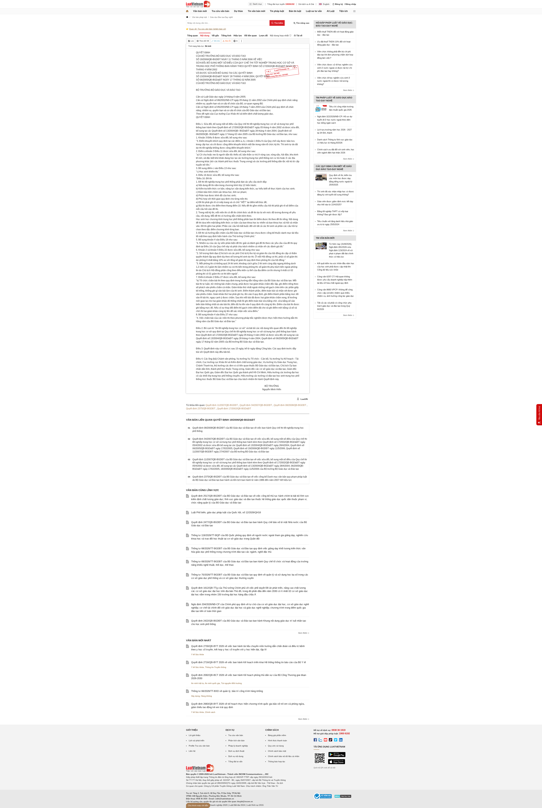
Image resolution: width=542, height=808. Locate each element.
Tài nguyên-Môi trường (231, 683)
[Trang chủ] (187, 11)
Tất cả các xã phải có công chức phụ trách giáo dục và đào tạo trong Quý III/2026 (334, 306)
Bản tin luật (295, 11)
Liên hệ (192, 751)
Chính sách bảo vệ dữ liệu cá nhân (283, 756)
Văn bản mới (200, 11)
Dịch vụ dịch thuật (236, 751)
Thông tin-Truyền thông (215, 667)
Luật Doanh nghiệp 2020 (216, 805)
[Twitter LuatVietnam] (335, 740)
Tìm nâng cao (302, 23)
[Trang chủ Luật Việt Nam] (198, 4)
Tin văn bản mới (256, 11)
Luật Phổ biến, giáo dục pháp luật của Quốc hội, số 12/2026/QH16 (226, 512)
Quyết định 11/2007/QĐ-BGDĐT (222, 405)
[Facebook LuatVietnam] (315, 740)
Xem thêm (303, 633)
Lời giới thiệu (194, 735)
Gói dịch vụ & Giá (306, 4)
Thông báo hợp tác (276, 761)
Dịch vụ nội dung (235, 756)
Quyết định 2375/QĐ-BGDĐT (201, 408)
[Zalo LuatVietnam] (320, 740)
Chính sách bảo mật (277, 751)
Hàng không (206, 696)
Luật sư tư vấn (314, 11)
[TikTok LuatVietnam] (330, 740)
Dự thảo (238, 11)
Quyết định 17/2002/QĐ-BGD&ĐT (234, 408)
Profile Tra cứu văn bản (199, 746)
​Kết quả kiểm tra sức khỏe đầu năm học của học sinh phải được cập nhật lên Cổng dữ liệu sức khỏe (335, 266)
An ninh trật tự (197, 683)
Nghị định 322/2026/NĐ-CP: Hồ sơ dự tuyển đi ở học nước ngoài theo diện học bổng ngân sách (334, 119)
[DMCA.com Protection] (342, 797)
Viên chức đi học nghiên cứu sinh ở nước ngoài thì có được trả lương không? (333, 81)
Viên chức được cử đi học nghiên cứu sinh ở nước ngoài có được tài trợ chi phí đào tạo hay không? (334, 67)
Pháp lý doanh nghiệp (238, 746)
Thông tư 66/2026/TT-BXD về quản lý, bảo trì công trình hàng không (227, 691)
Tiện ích (343, 11)
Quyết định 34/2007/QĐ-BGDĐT (256, 405)
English (326, 4)
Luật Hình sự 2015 (255, 805)
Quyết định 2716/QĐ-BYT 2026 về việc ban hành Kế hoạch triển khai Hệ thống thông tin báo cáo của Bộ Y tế (248, 662)
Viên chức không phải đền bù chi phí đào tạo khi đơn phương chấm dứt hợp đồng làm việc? (335, 54)
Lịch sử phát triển (196, 740)
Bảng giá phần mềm (277, 735)
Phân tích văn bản (236, 740)
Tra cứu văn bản (220, 11)
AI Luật (330, 11)
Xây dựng (195, 696)
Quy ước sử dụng (276, 746)
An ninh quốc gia (212, 683)
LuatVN (304, 399)
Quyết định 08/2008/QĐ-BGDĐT (290, 405)
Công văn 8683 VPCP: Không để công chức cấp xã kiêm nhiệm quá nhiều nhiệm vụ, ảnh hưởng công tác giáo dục (335, 292)
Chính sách (210, 712)
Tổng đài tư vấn (235, 761)
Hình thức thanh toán (277, 740)
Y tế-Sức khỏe (197, 654)
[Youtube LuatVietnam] (325, 740)
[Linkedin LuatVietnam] (340, 740)
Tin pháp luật (277, 11)
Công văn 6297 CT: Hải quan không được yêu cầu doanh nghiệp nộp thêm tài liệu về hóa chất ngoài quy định (334, 279)
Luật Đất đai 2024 (237, 805)
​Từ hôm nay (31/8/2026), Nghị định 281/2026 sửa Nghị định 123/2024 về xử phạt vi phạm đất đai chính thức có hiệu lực (341, 250)
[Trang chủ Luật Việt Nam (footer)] (200, 771)
